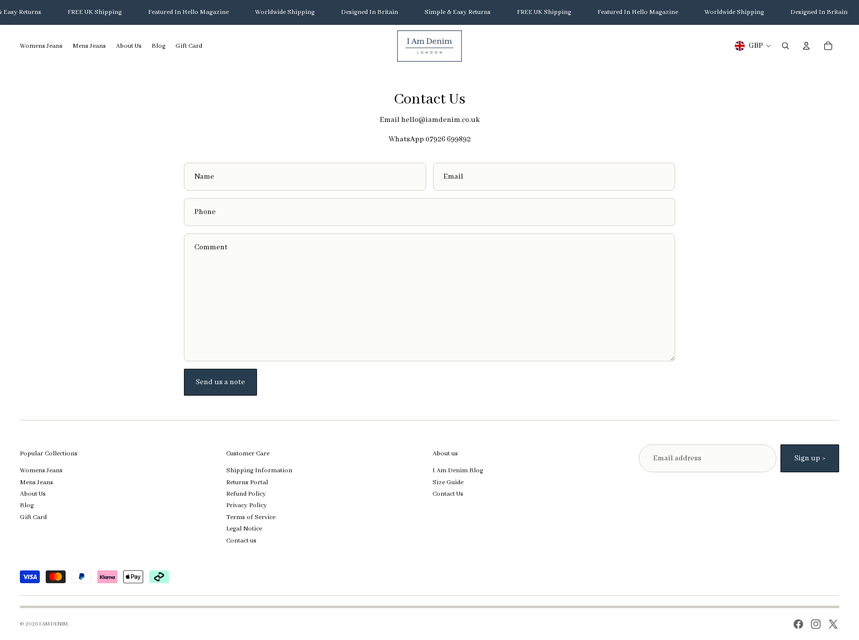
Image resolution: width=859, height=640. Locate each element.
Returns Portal (247, 482)
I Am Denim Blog (457, 470)
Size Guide (447, 482)
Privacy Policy (246, 505)
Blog (27, 505)
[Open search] (785, 46)
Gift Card (33, 517)
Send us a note (220, 382)
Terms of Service (250, 517)
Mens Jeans (36, 482)
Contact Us (447, 494)
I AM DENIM (53, 624)
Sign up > (809, 458)
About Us (33, 494)
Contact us (241, 540)
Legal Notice (244, 529)
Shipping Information (259, 470)
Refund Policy (246, 494)
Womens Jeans (41, 470)
